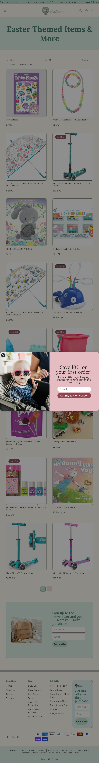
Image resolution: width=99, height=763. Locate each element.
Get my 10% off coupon (74, 395)
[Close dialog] (3, 355)
